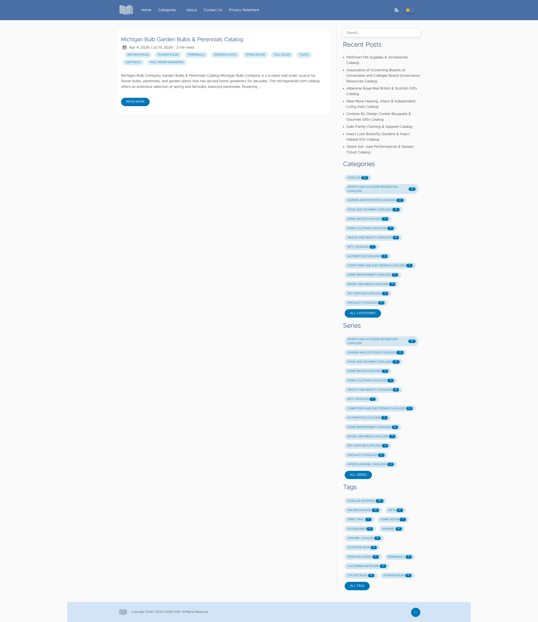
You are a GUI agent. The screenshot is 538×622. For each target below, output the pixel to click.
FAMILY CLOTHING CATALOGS (369, 228)
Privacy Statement (244, 10)
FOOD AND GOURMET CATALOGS (372, 209)
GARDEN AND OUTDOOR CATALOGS (374, 200)
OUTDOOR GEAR (361, 547)
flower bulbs (168, 54)
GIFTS (394, 510)
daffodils (133, 62)
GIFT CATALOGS (360, 247)
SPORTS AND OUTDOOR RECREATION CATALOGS (380, 189)
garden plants (225, 54)
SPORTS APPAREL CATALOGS (369, 464)
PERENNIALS (399, 557)
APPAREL (391, 529)
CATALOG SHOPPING (364, 501)
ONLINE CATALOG (362, 510)
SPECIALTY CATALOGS (365, 302)
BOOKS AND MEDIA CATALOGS (370, 284)
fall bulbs (282, 54)
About (191, 10)
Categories (167, 10)
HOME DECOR (392, 519)
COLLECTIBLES (360, 575)
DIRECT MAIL (358, 519)
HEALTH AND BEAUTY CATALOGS (372, 237)
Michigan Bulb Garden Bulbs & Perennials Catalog (182, 39)
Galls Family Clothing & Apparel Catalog (379, 127)
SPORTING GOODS (362, 557)
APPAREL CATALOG (363, 538)
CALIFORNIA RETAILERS (366, 566)
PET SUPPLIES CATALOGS (367, 293)
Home (146, 10)
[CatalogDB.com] (128, 10)
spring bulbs (255, 54)
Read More (135, 101)
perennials (196, 54)
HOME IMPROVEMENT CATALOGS (372, 274)
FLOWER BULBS (396, 575)
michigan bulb (138, 54)
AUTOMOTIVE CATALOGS (366, 256)
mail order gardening (166, 62)
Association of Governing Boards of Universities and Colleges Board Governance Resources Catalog (383, 75)
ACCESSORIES (359, 529)
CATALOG (357, 177)
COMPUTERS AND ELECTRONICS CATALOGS (379, 265)
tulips (304, 54)
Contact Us (213, 10)
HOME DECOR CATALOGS (367, 219)
